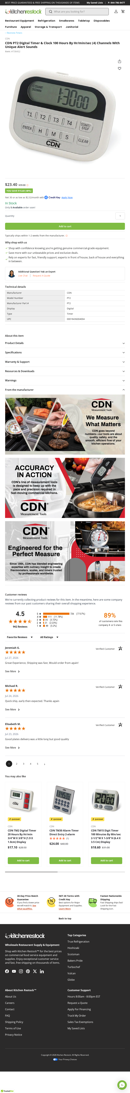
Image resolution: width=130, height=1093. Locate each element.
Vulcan (72, 973)
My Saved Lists (95, 2)
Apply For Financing (79, 1009)
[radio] (65, 614)
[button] (123, 11)
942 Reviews (24, 626)
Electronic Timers (14, 32)
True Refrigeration (78, 941)
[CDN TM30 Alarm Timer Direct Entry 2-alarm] (65, 800)
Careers (9, 1003)
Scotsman (73, 954)
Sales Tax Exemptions (80, 1022)
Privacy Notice (13, 1034)
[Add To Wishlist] (119, 68)
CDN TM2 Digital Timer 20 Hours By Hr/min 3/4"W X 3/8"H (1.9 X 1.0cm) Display (22, 836)
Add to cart (65, 226)
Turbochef (74, 967)
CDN (7, 38)
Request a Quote (78, 1003)
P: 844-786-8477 (116, 2)
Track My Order (77, 1015)
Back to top (65, 918)
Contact (9, 1009)
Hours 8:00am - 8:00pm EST (84, 996)
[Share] (119, 61)
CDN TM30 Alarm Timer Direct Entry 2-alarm (64, 832)
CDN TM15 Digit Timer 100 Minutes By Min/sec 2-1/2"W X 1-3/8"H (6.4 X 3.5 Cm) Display (106, 836)
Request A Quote (41, 275)
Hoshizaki (73, 948)
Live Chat (23, 275)
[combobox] (77, 11)
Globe (71, 979)
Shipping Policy (14, 1022)
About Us (10, 996)
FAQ (7, 1015)
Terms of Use (13, 1028)
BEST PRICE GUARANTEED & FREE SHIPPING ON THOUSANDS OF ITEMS (42, 2)
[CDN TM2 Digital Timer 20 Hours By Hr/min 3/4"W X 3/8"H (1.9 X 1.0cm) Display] (23, 800)
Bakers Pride (75, 960)
